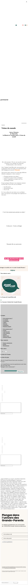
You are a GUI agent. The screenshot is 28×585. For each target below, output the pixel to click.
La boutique (6, 321)
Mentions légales (7, 326)
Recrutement (6, 345)
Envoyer (15, 582)
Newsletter (19, 25)
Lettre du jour (6, 331)
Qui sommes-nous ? (8, 318)
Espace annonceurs (7, 343)
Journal (5, 334)
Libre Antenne (6, 333)
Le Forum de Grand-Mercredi (8, 297)
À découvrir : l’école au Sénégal (14, 226)
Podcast (5, 387)
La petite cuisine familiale (9, 398)
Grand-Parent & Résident (12, 392)
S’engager (5, 395)
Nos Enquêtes (6, 389)
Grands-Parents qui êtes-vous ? (13, 391)
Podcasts (5, 323)
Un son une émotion (8, 399)
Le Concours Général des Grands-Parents (11, 302)
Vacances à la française (8, 394)
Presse (4, 344)
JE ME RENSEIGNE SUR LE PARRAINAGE (14, 259)
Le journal (5, 319)
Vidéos (4, 322)
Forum (4, 330)
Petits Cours (6, 335)
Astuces (5, 385)
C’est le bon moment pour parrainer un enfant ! (14, 212)
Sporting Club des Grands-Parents (11, 400)
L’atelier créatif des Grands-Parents (11, 396)
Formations (5, 325)
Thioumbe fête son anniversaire (14, 244)
